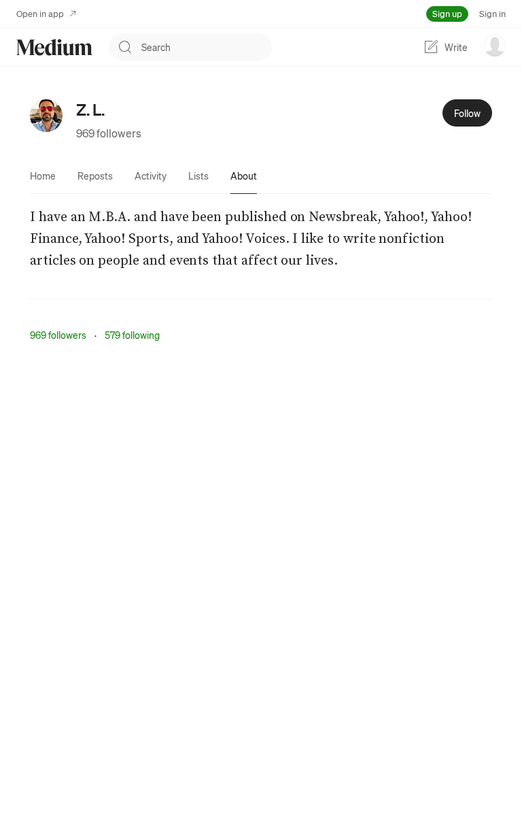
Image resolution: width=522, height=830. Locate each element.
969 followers (108, 133)
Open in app (40, 13)
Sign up (447, 13)
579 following (132, 335)
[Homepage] (54, 47)
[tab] (43, 175)
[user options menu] (495, 45)
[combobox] (206, 47)
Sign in (492, 13)
